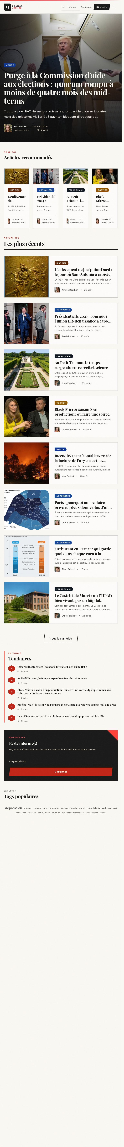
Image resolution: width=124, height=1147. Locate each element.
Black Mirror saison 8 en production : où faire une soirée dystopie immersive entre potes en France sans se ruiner (64, 691)
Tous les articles (61, 638)
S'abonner (60, 771)
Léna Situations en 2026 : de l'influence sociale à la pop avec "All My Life (60, 716)
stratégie (32, 812)
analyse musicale (69, 808)
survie (102, 812)
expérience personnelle (73, 812)
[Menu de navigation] (114, 7)
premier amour (51, 807)
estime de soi (44, 812)
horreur (37, 807)
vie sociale (21, 812)
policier (28, 807)
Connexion (86, 7)
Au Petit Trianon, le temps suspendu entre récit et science (52, 678)
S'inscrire (101, 7)
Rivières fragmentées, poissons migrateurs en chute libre (52, 666)
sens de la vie (94, 808)
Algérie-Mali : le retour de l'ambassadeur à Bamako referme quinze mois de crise (66, 704)
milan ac (56, 812)
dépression (13, 808)
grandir (82, 808)
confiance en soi (109, 808)
